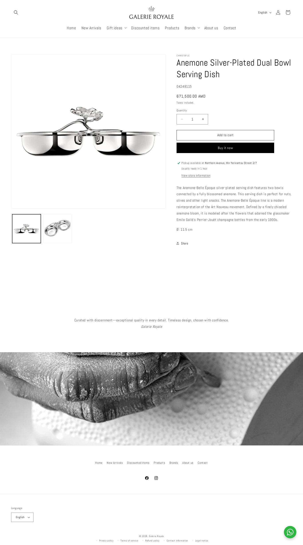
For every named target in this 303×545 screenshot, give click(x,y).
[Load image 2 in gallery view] (57, 228)
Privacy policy (106, 540)
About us (187, 463)
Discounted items (138, 463)
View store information (195, 175)
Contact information (177, 540)
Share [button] (184, 243)
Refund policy (152, 540)
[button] (16, 12)
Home (98, 463)
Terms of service (129, 540)
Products (159, 463)
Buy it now (225, 148)
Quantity (182, 110)
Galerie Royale (156, 536)
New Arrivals (115, 463)
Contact (203, 463)
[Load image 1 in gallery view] (26, 228)
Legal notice (201, 540)
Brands (173, 463)
